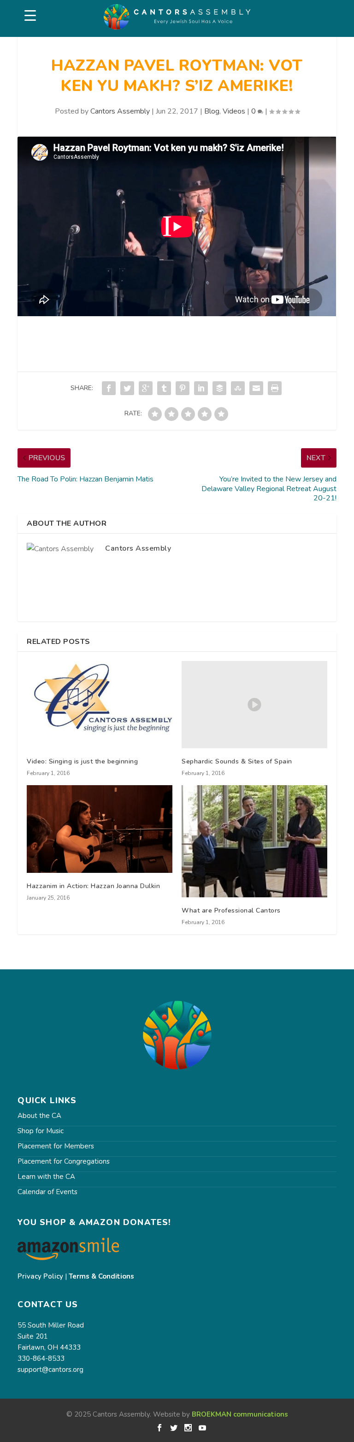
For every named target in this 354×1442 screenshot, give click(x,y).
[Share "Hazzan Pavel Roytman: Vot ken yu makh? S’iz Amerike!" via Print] (275, 388)
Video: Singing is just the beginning (82, 761)
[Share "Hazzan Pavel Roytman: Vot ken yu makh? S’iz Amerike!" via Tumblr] (164, 388)
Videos (234, 111)
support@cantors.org (50, 1369)
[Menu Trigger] (30, 15)
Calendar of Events (47, 1191)
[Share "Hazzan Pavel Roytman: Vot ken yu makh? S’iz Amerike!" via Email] (256, 388)
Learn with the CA (46, 1176)
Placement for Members (56, 1146)
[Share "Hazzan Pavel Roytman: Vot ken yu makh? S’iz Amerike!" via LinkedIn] (201, 388)
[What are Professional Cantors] (254, 841)
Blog (211, 111)
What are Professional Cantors (231, 910)
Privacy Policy (40, 1276)
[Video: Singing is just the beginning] (99, 704)
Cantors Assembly (120, 111)
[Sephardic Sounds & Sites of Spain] (254, 704)
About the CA (39, 1115)
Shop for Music (41, 1131)
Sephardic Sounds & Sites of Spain (237, 761)
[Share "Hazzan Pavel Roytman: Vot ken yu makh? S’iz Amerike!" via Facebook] (109, 388)
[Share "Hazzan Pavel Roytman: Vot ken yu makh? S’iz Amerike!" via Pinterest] (182, 388)
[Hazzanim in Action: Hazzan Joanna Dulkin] (99, 828)
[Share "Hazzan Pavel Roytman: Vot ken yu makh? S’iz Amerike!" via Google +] (145, 388)
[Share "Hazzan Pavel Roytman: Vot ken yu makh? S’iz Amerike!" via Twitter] (127, 388)
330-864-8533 (41, 1358)
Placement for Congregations (64, 1161)
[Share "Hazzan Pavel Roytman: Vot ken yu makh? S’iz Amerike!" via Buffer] (219, 388)
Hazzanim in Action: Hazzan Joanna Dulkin (93, 886)
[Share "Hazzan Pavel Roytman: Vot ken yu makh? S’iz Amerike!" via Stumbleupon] (238, 388)
